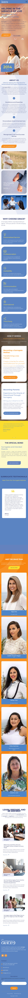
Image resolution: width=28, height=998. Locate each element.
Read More (5, 854)
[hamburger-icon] (26, 2)
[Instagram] (5, 955)
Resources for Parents (7, 875)
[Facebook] (2, 955)
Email (3, 981)
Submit (14, 988)
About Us (14, 80)
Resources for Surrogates (7, 840)
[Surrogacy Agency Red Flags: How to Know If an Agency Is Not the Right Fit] (14, 902)
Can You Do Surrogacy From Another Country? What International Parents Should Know (14, 881)
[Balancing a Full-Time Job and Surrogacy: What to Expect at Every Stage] (14, 832)
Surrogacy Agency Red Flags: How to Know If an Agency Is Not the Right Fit (14, 917)
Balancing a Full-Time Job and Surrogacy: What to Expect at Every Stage (14, 846)
